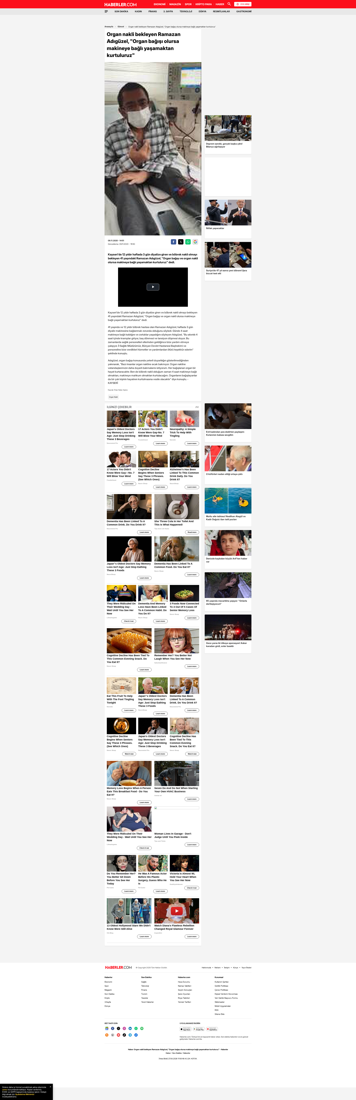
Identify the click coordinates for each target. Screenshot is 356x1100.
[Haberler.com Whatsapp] (136, 1028)
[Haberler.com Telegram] (130, 1035)
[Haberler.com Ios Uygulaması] (185, 1029)
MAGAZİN (175, 4)
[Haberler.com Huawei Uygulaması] (212, 1029)
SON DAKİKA (121, 11)
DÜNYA (202, 11)
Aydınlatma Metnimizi (24, 1094)
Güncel (121, 26)
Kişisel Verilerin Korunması (226, 994)
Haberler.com (184, 977)
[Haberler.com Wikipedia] (112, 1035)
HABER (220, 4)
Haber (168, 1053)
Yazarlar (144, 998)
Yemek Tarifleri (184, 1002)
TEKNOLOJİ (186, 11)
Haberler (108, 977)
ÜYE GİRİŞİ (244, 4)
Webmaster (220, 1002)
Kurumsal (219, 977)
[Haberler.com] (118, 967)
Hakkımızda (206, 967)
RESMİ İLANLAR (221, 11)
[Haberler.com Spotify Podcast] (142, 1028)
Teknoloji (145, 986)
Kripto (107, 998)
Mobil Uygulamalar (223, 1006)
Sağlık (143, 982)
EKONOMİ (159, 4)
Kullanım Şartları (222, 982)
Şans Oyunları (184, 994)
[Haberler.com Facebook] (112, 1028)
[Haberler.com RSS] (107, 1035)
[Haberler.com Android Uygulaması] (199, 1029)
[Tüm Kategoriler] (106, 11)
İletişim (227, 967)
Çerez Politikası (221, 990)
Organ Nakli (113, 397)
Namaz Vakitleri (184, 986)
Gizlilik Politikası (221, 986)
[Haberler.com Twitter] (118, 1028)
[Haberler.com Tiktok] (124, 1035)
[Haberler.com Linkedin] (130, 1028)
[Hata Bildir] (163, 1058)
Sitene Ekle (219, 1014)
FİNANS (153, 11)
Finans (144, 990)
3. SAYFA (168, 11)
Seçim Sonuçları (185, 990)
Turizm (144, 994)
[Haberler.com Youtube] (118, 1035)
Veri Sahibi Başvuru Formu (226, 998)
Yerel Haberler (147, 1002)
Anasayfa (109, 26)
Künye (235, 967)
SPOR (188, 4)
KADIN (138, 11)
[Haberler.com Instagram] (124, 1028)
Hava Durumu (184, 982)
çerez (4, 1089)
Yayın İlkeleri (246, 967)
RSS (216, 1010)
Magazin (108, 990)
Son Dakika (109, 994)
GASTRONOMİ (243, 11)
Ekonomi (108, 982)
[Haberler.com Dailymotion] (136, 1035)
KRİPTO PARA (204, 4)
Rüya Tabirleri (184, 998)
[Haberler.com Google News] (107, 1028)
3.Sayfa (108, 1002)
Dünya (107, 1006)
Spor (107, 986)
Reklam (218, 967)
